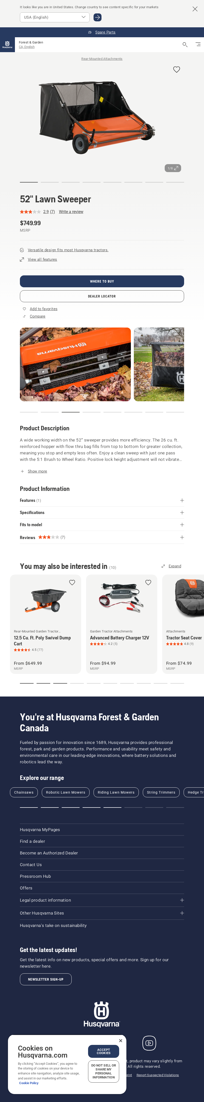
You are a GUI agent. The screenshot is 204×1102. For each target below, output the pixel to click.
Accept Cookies (103, 1051)
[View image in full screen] (102, 117)
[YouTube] (149, 1043)
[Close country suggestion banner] (195, 9)
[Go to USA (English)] (98, 17)
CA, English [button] (27, 47)
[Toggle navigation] (198, 45)
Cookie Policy (29, 1083)
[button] (176, 70)
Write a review (71, 211)
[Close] (121, 1041)
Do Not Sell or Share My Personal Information (103, 1071)
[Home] (7, 44)
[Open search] (185, 45)
